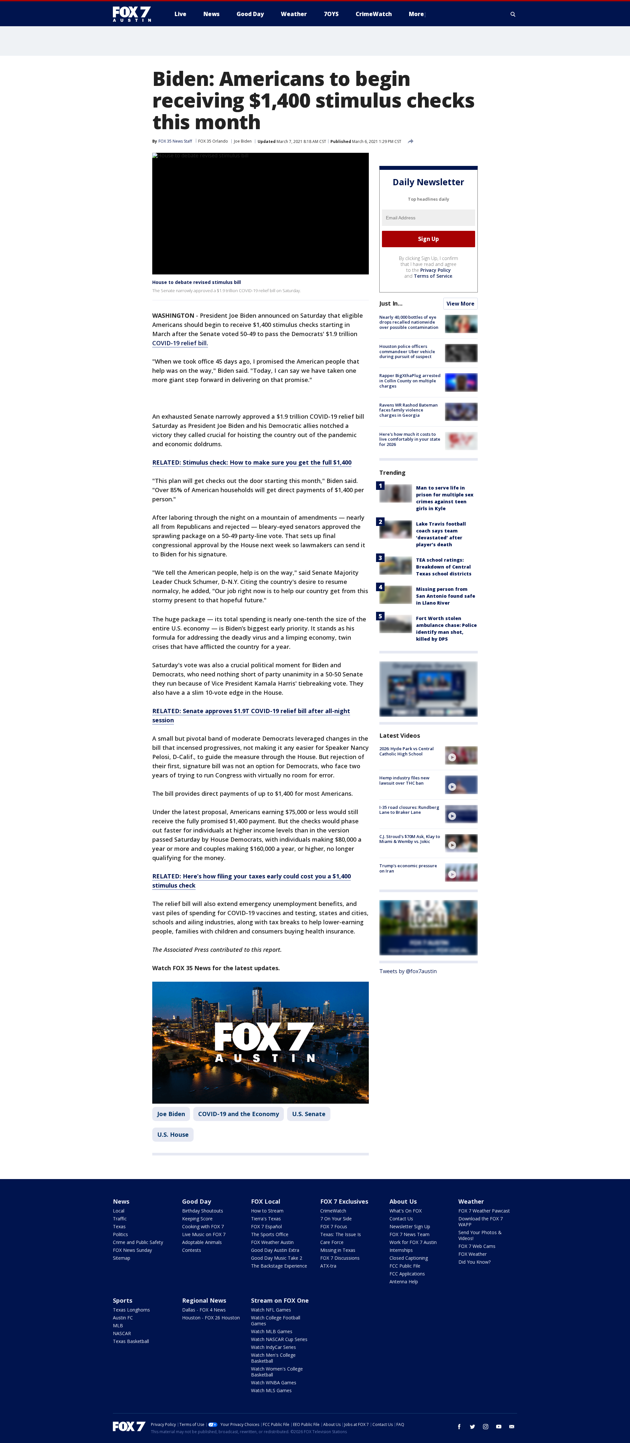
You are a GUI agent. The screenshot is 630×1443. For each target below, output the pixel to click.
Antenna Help (403, 1281)
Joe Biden (243, 141)
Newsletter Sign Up (409, 1226)
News (121, 1201)
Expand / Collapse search (513, 14)
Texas (119, 1226)
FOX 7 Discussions (340, 1258)
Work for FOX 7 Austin (413, 1242)
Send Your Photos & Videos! (480, 1235)
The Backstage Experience (279, 1266)
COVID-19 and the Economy (238, 1114)
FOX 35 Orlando (213, 141)
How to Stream (267, 1211)
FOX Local (265, 1201)
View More (460, 303)
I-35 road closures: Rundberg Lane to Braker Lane (409, 809)
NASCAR (122, 1333)
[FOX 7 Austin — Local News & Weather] (134, 14)
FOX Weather (472, 1254)
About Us (403, 1201)
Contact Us (401, 1218)
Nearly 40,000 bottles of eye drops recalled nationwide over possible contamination (408, 322)
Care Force (332, 1242)
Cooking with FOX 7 (203, 1226)
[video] (461, 755)
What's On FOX (405, 1211)
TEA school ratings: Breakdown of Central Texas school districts (444, 567)
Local (118, 1211)
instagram (485, 1426)
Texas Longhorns (131, 1310)
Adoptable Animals (202, 1242)
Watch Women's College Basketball (277, 1372)
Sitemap (121, 1258)
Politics (120, 1234)
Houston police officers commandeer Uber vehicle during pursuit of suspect (407, 351)
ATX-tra (328, 1266)
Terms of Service (433, 276)
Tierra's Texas (266, 1218)
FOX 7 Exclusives (344, 1201)
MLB (118, 1325)
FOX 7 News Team (409, 1234)
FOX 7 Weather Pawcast (484, 1211)
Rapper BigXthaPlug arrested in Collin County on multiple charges (410, 380)
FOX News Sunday (132, 1250)
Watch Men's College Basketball (273, 1358)
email (512, 1426)
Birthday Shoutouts (202, 1211)
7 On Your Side (336, 1218)
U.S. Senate (309, 1114)
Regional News (204, 1300)
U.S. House (173, 1134)
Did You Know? (474, 1262)
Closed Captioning (408, 1258)
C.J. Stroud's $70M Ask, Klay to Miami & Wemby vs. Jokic (409, 839)
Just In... (391, 303)
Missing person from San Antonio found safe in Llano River (445, 596)
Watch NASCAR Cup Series (279, 1339)
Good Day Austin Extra (275, 1250)
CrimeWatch (333, 1211)
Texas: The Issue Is (340, 1234)
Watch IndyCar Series (273, 1347)
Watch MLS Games (271, 1390)
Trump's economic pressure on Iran (408, 868)
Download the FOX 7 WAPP (480, 1221)
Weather (471, 1201)
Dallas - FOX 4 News (204, 1310)
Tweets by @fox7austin (408, 971)
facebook (459, 1426)
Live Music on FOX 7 (203, 1234)
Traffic (120, 1218)
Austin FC (123, 1317)
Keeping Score (197, 1218)
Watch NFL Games (271, 1310)
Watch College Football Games (275, 1320)
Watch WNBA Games (273, 1382)
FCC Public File (404, 1266)
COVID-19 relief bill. (180, 343)
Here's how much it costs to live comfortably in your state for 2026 (409, 439)
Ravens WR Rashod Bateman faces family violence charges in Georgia (408, 410)
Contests (191, 1250)
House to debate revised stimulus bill (196, 282)
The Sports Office (269, 1234)
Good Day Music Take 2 (276, 1258)
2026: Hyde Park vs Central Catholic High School (406, 751)
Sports (122, 1300)
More (416, 14)
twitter (472, 1426)
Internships (401, 1250)
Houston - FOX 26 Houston (211, 1317)
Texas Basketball (131, 1341)
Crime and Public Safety (138, 1242)
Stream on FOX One (280, 1300)
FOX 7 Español (266, 1226)
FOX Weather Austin (272, 1242)
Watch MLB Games (271, 1331)
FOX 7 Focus (333, 1226)
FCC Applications (407, 1274)
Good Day (196, 1201)
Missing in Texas (337, 1250)
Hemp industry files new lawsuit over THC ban (404, 780)
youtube (499, 1426)
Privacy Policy (435, 270)
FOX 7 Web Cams (476, 1246)
